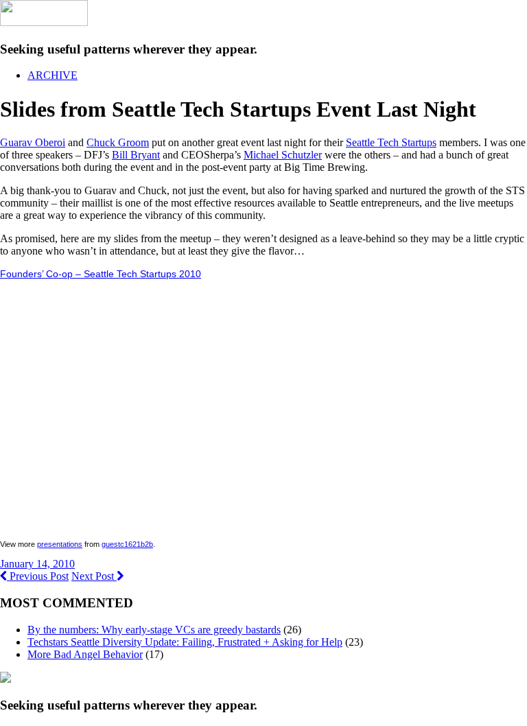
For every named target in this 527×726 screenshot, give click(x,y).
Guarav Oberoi (32, 142)
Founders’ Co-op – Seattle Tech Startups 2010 (100, 273)
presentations (59, 544)
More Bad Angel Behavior (85, 654)
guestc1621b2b (127, 544)
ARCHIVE (52, 75)
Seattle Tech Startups (391, 142)
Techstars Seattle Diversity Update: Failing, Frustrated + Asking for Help (184, 642)
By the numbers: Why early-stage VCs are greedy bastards (154, 629)
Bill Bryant (136, 155)
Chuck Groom (117, 142)
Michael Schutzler (283, 155)
